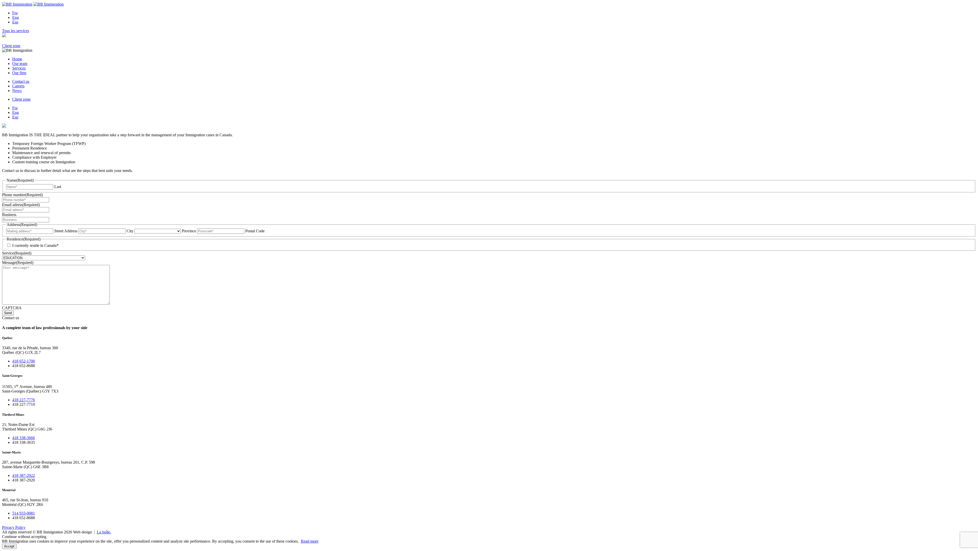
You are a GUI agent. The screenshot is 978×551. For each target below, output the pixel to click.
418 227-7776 (23, 400)
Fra (15, 13)
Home (17, 59)
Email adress (21, 205)
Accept (9, 546)
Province (189, 231)
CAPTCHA (12, 308)
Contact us (20, 81)
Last (57, 186)
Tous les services (15, 31)
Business (9, 214)
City (130, 231)
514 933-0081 (23, 513)
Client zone (11, 46)
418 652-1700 (23, 361)
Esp (15, 22)
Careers (18, 86)
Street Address (65, 231)
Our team (19, 63)
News (17, 90)
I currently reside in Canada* (35, 245)
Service (16, 253)
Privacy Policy (13, 527)
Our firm (19, 73)
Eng (15, 17)
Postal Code (255, 231)
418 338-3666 (23, 438)
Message (17, 262)
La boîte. (104, 532)
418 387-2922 (23, 475)
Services (19, 68)
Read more (309, 541)
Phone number (22, 195)
